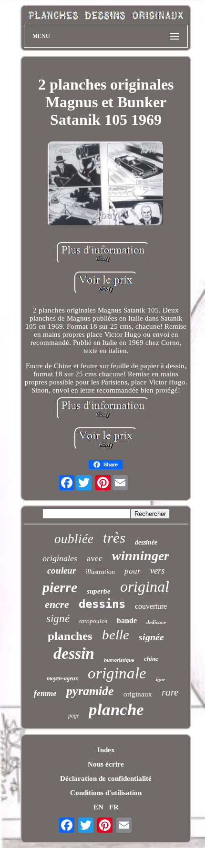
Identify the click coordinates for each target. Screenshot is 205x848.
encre (57, 604)
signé (58, 619)
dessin (73, 653)
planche (116, 709)
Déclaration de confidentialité (106, 778)
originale (117, 673)
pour (132, 570)
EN (98, 807)
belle (115, 634)
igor (160, 679)
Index (106, 750)
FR (114, 807)
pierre (59, 587)
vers (157, 570)
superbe (99, 591)
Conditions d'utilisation (106, 793)
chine (151, 658)
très (114, 537)
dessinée (146, 542)
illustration (100, 571)
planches (70, 635)
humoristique (119, 660)
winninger (140, 555)
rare (170, 692)
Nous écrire (106, 764)
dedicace (156, 622)
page (73, 715)
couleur (61, 570)
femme (45, 693)
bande (127, 620)
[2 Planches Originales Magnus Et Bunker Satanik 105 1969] (105, 185)
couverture (151, 606)
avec (94, 558)
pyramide (90, 691)
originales (59, 558)
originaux (137, 694)
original (144, 586)
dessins (102, 604)
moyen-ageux (62, 678)
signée (151, 637)
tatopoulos (93, 621)
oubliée (73, 539)
